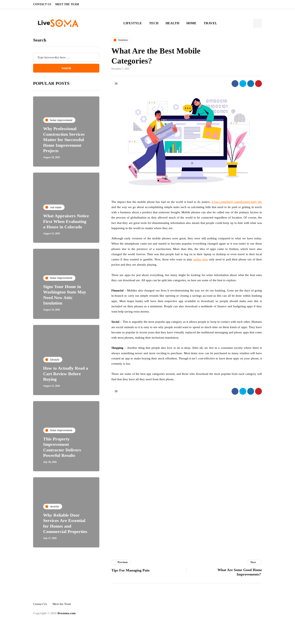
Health (172, 23)
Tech (153, 23)
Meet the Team (67, 4)
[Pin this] (258, 83)
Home (191, 23)
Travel (210, 23)
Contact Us (42, 4)
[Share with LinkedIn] (250, 83)
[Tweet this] (242, 83)
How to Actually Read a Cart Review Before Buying (65, 374)
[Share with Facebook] (235, 83)
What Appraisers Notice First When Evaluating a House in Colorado (66, 221)
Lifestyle (132, 23)
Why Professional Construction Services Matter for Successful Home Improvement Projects (64, 139)
